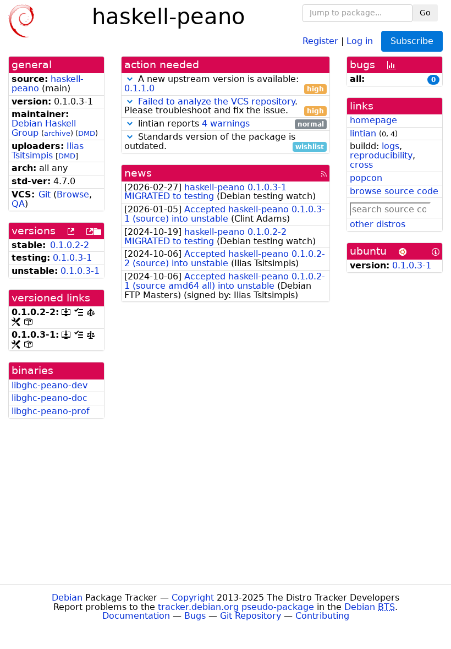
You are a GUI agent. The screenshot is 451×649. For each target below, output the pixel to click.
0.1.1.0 (139, 88)
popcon (366, 178)
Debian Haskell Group (44, 128)
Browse (73, 194)
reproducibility (381, 155)
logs (390, 146)
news (138, 173)
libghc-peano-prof (51, 411)
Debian (67, 597)
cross (361, 165)
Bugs (195, 615)
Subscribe (412, 41)
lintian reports (229, 124)
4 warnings (226, 123)
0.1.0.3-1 (72, 257)
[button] (130, 79)
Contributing (322, 615)
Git (44, 194)
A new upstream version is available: (224, 84)
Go (425, 12)
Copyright (193, 597)
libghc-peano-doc (49, 398)
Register (320, 40)
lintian (363, 133)
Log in (359, 40)
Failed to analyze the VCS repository (216, 101)
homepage (373, 120)
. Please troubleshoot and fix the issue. (224, 106)
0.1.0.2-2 (69, 245)
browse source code (394, 191)
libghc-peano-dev (49, 385)
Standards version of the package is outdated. (224, 142)
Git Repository (250, 615)
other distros (377, 224)
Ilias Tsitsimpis (48, 151)
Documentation (136, 615)
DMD (86, 133)
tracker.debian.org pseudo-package (236, 607)
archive (57, 133)
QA (18, 204)
